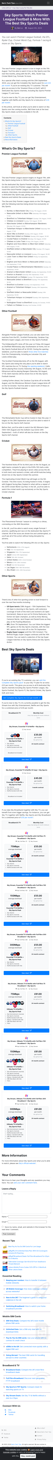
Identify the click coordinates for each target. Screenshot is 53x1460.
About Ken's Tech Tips (44, 1432)
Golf (8, 128)
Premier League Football (15, 123)
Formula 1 (10, 133)
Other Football (11, 126)
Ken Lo (20, 28)
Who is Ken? (41, 1428)
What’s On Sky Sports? (12, 121)
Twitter (11, 1414)
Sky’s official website (27, 1163)
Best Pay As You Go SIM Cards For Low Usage (24, 1246)
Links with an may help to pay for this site (17, 8)
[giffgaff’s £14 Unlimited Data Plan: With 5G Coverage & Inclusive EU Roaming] (5, 1252)
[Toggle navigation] (48, 3)
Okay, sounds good (28, 1456)
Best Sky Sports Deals (12, 137)
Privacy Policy (41, 1439)
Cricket (9, 130)
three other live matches (38, 352)
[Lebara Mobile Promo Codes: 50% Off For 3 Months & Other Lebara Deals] (5, 1268)
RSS (9, 1410)
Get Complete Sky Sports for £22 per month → (21, 698)
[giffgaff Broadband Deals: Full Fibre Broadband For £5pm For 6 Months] (5, 1257)
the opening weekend (35, 366)
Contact (39, 1436)
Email (4, 1222)
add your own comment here (25, 1183)
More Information (10, 140)
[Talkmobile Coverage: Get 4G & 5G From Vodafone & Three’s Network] (5, 1263)
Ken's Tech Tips (12, 3)
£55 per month (27, 817)
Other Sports (11, 135)
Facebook (11, 1412)
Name (5, 1217)
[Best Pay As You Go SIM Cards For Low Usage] (5, 1246)
